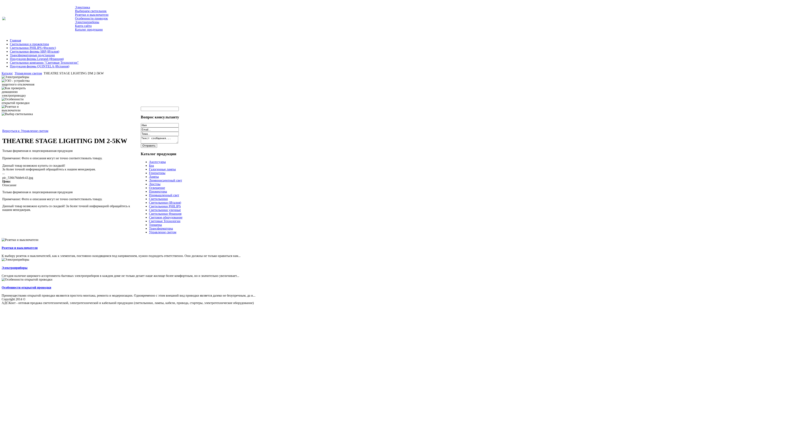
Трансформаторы (161, 228)
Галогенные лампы (162, 169)
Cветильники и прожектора (29, 44)
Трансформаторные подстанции (32, 55)
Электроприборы (15, 267)
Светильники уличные (165, 210)
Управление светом (28, 73)
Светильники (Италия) (165, 202)
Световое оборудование (165, 217)
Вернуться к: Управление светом (25, 131)
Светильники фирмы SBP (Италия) (34, 51)
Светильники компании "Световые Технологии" (44, 62)
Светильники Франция (165, 213)
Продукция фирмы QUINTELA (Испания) (39, 66)
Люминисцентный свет (165, 180)
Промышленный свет (164, 195)
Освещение (157, 188)
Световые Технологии (164, 221)
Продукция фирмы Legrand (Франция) (37, 59)
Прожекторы (158, 191)
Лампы (154, 176)
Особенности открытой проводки (26, 287)
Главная (15, 40)
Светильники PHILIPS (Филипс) (33, 48)
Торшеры (155, 225)
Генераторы (157, 173)
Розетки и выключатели (20, 248)
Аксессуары (157, 162)
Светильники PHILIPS (165, 206)
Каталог (7, 73)
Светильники (158, 199)
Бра (151, 165)
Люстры (154, 184)
